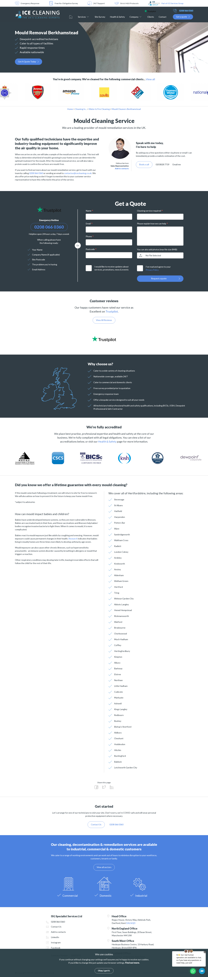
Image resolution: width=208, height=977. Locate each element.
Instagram (56, 942)
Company (134, 16)
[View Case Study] (29, 92)
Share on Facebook (96, 787)
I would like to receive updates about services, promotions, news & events (111, 268)
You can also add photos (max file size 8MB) (157, 249)
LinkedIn (55, 937)
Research (73, 538)
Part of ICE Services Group (172, 3)
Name (88, 210)
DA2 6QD (130, 923)
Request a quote (159, 278)
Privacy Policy (152, 270)
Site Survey (100, 16)
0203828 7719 (162, 164)
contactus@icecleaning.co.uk (78, 173)
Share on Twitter (104, 787)
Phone (89, 236)
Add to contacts (122, 169)
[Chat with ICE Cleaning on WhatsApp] (193, 971)
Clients (150, 16)
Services (82, 16)
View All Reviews (104, 320)
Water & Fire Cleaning (99, 109)
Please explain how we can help (151, 223)
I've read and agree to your (158, 268)
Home (70, 17)
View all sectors (104, 867)
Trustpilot (112, 311)
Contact (162, 16)
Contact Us (56, 926)
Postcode (90, 249)
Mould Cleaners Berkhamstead (126, 109)
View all (150, 79)
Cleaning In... (81, 109)
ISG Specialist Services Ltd (37, 14)
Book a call (144, 164)
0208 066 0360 (186, 10)
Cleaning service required (149, 210)
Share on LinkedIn (111, 787)
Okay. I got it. (104, 970)
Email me (176, 164)
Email (88, 223)
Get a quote (181, 16)
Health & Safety (117, 16)
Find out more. (132, 962)
